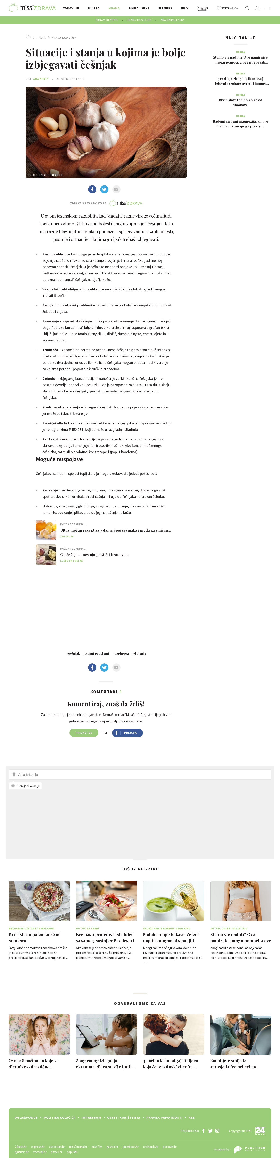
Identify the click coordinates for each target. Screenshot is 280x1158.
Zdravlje (67, 536)
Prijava (130, 733)
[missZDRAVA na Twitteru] (210, 1130)
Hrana (41, 37)
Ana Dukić (40, 79)
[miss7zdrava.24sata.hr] (32, 8)
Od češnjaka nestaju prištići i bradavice (94, 554)
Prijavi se (84, 733)
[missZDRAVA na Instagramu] (217, 1130)
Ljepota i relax (71, 561)
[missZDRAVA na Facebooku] (203, 1130)
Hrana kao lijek (64, 37)
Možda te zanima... (73, 524)
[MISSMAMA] (227, 8)
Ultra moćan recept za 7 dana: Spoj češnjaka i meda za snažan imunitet (114, 530)
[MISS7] (202, 8)
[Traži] (247, 8)
